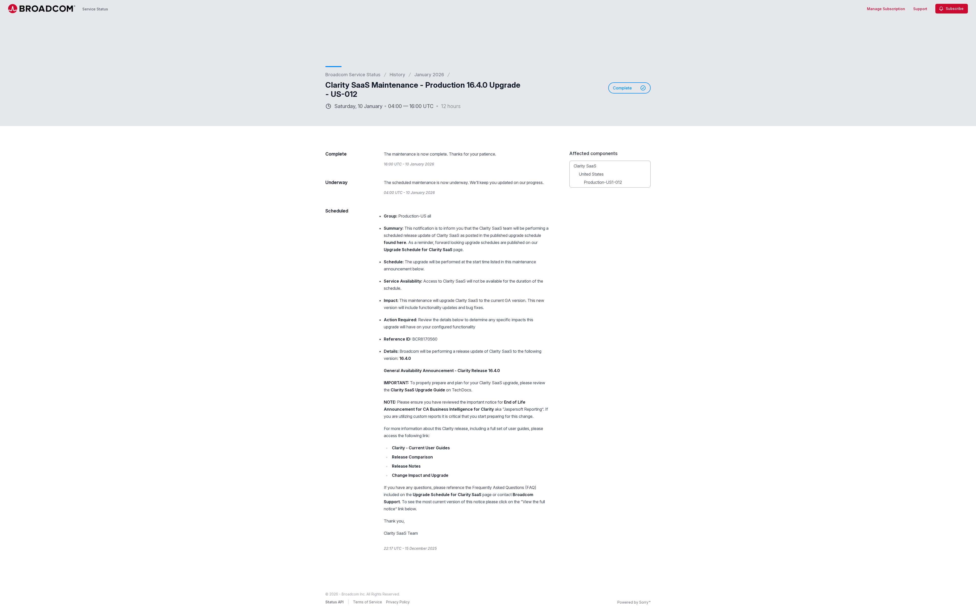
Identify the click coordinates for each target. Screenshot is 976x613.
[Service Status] (41, 8)
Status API (334, 602)
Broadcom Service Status (352, 74)
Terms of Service (367, 602)
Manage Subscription (886, 9)
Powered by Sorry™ (634, 602)
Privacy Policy (398, 602)
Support (920, 9)
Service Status (95, 9)
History (397, 74)
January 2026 (429, 74)
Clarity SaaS (585, 165)
